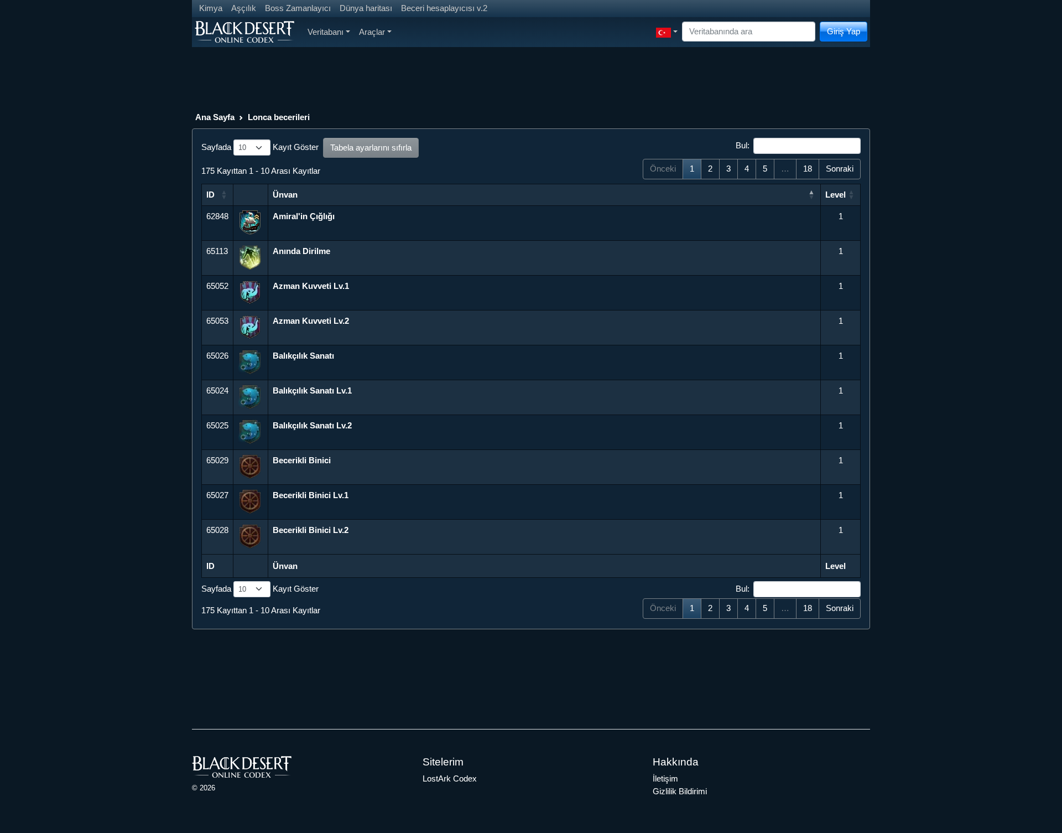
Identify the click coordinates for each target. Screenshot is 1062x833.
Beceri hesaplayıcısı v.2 (444, 8)
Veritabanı (325, 32)
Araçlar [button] (372, 32)
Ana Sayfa (215, 117)
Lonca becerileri (279, 117)
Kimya (210, 8)
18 (807, 168)
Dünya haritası (366, 8)
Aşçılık (243, 8)
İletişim (665, 778)
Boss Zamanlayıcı (298, 8)
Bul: (742, 145)
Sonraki (839, 168)
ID (210, 194)
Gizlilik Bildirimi (680, 791)
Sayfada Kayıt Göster (260, 147)
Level (835, 194)
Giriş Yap (843, 31)
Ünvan (285, 194)
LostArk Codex (450, 778)
